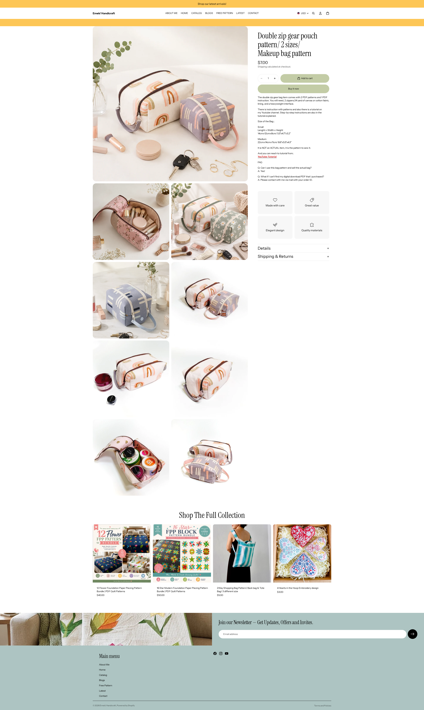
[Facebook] (215, 653)
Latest (102, 690)
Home (102, 669)
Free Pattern (105, 685)
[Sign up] (412, 634)
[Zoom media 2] (131, 221)
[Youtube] (227, 653)
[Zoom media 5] (209, 300)
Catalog (103, 675)
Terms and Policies (322, 705)
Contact (103, 696)
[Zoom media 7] (209, 378)
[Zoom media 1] (170, 103)
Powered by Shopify (126, 705)
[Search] (313, 13)
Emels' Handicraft (108, 705)
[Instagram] (221, 653)
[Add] (146, 577)
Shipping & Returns (275, 256)
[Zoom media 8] (131, 457)
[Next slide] (146, 553)
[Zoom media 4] (131, 300)
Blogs (102, 680)
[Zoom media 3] (209, 221)
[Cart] (327, 13)
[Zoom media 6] (131, 378)
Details (264, 248)
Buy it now (293, 88)
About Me (104, 664)
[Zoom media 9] (209, 457)
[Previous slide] (98, 553)
